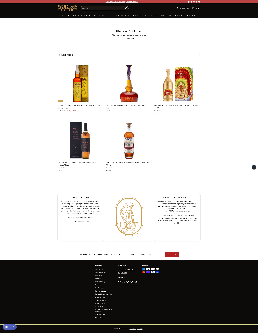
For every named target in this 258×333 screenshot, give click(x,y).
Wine (178, 15)
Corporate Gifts (100, 272)
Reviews (98, 285)
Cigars (190, 15)
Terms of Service (101, 300)
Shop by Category (103, 15)
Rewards (98, 279)
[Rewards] (10, 327)
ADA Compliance (100, 315)
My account (99, 318)
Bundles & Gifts (141, 15)
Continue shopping (129, 38)
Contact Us (99, 269)
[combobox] (104, 8)
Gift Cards (98, 276)
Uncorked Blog (100, 282)
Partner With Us (100, 291)
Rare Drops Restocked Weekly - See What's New (122, 2)
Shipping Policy (100, 297)
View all (198, 55)
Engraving (121, 15)
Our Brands (99, 288)
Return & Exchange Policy (104, 294)
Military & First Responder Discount (103, 310)
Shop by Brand (80, 15)
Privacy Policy (100, 303)
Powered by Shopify (136, 329)
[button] (254, 167)
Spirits (63, 15)
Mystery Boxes (163, 15)
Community (99, 306)
